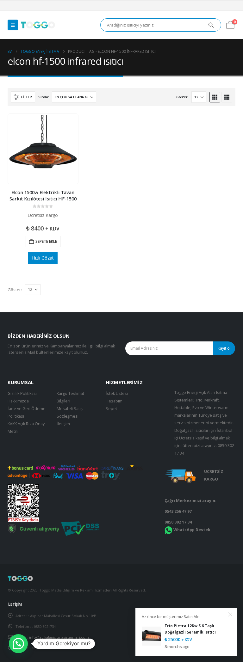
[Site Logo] (38, 25)
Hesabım (114, 401)
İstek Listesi (117, 393)
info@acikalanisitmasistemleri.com (59, 637)
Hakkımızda (18, 401)
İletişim (63, 423)
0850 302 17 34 (178, 522)
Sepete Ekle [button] (46, 241)
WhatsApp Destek (191, 529)
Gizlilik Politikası (22, 393)
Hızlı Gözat (43, 258)
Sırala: (43, 97)
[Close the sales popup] (230, 614)
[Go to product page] (43, 149)
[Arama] (211, 25)
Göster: (182, 97)
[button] (13, 25)
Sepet (111, 408)
